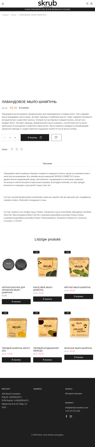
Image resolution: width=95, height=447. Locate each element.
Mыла (14, 15)
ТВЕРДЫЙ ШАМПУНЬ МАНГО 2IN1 (16, 349)
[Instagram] (71, 417)
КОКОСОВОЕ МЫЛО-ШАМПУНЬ (43, 288)
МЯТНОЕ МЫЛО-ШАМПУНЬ (77, 287)
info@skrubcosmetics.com (76, 408)
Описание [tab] (47, 164)
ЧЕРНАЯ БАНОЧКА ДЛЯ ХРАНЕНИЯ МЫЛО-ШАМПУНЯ (13, 290)
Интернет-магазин (73, 393)
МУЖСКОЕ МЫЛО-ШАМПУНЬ (78, 348)
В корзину (33, 138)
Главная (5, 15)
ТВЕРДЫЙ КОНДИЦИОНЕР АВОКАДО (46, 349)
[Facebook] (66, 417)
